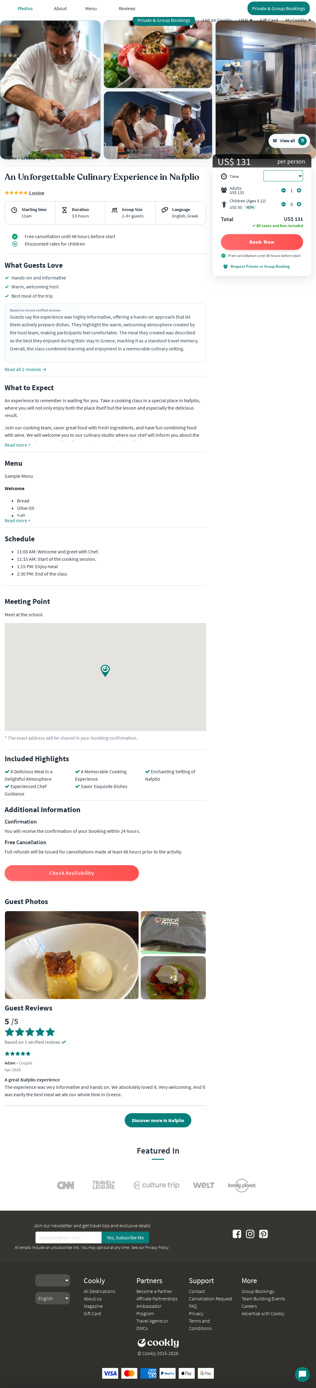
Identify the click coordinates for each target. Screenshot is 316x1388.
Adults (237, 190)
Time (234, 176)
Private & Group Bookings (163, 20)
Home (11, 158)
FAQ (193, 1306)
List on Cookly (216, 20)
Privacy (196, 1313)
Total (227, 219)
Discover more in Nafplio (158, 1120)
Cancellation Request (210, 1298)
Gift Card (269, 20)
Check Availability (71, 873)
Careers (249, 1306)
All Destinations (99, 1291)
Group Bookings (258, 1291)
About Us (93, 1298)
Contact (197, 1291)
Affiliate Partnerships (156, 1298)
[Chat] (302, 1374)
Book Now (261, 241)
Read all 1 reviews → (26, 369)
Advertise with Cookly (263, 1313)
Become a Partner (154, 1291)
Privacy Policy (156, 1247)
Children (248, 204)
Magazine (93, 1306)
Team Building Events (263, 1298)
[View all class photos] (50, 90)
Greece (28, 158)
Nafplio (48, 158)
